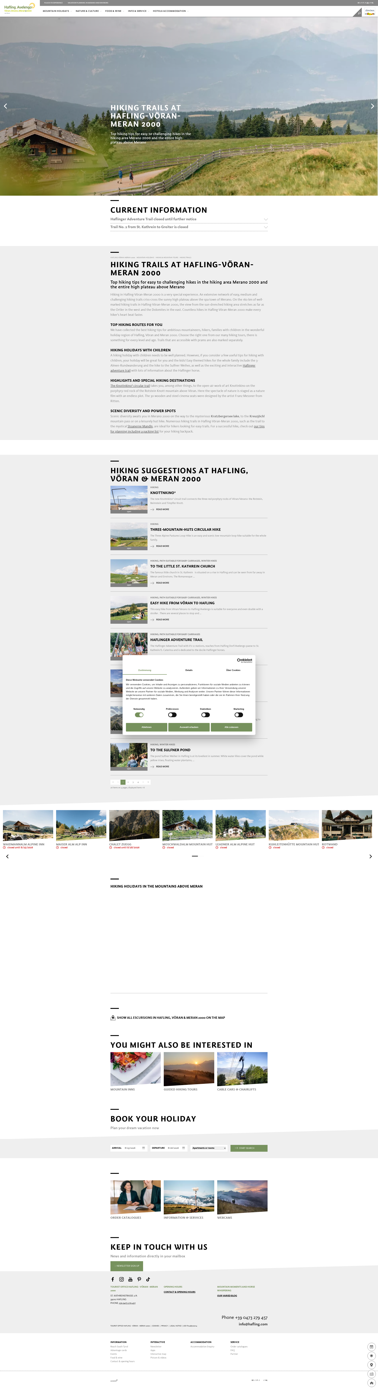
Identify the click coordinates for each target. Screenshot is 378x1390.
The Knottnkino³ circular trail (130, 385)
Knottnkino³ (163, 493)
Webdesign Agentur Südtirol (114, 1380)
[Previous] (5, 106)
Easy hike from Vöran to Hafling (182, 603)
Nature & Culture (87, 11)
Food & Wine (113, 11)
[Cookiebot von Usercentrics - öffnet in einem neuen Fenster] (239, 660)
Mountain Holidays (56, 11)
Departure (158, 1148)
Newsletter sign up (127, 1266)
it (363, 3)
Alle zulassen (231, 727)
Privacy (164, 1326)
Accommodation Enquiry (202, 1347)
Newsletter (156, 1347)
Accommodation (200, 1342)
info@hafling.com (253, 1324)
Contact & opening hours (179, 1292)
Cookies (155, 1326)
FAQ (232, 1350)
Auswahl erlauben (189, 727)
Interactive (157, 1342)
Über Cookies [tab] (233, 670)
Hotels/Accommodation (169, 11)
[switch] (172, 715)
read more (162, 509)
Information (118, 1342)
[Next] (372, 106)
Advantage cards (118, 1350)
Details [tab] (189, 670)
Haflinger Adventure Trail (176, 640)
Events (113, 1354)
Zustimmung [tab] (144, 670)
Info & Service (137, 11)
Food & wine (116, 1358)
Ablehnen (146, 727)
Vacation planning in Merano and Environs (88, 3)
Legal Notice (175, 1326)
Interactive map (158, 1354)
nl (372, 3)
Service (234, 1342)
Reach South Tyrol (119, 1347)
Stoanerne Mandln (140, 426)
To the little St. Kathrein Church (182, 566)
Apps (152, 1350)
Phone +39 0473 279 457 (245, 1317)
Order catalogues (239, 1347)
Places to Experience (53, 3)
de (359, 3)
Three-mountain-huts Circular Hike (185, 530)
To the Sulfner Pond (170, 750)
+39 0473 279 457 (127, 1303)
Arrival (117, 1148)
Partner (234, 1354)
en (367, 3)
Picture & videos (158, 1358)
